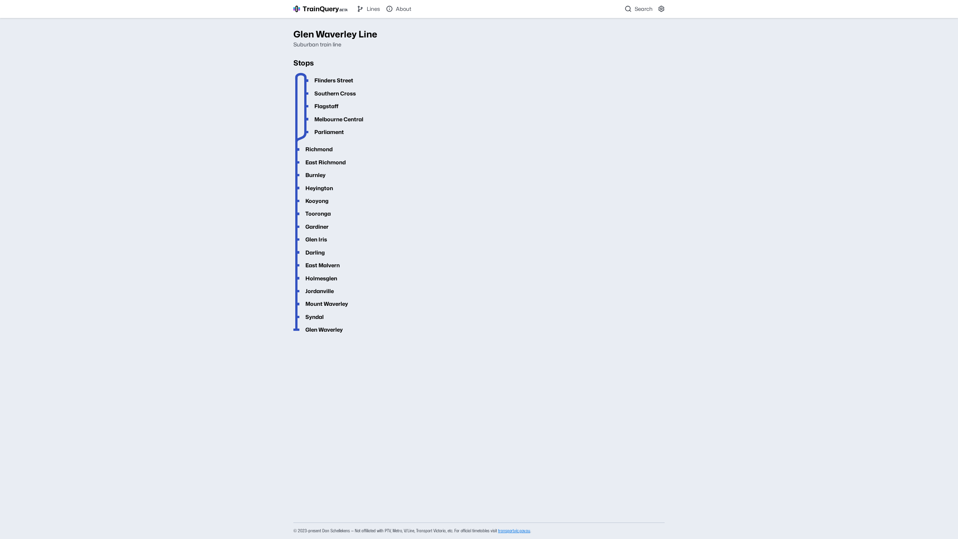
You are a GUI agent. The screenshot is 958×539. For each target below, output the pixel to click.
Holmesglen (321, 278)
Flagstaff (326, 106)
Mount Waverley (326, 304)
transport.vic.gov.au (514, 530)
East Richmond (325, 162)
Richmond (319, 149)
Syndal (314, 317)
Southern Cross (335, 93)
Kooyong (317, 201)
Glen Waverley (324, 329)
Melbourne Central (338, 119)
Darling (315, 252)
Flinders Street (333, 80)
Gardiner (317, 226)
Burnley (315, 175)
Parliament (329, 132)
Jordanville (319, 291)
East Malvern (322, 265)
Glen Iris (316, 239)
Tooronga (318, 213)
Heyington (319, 188)
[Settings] (662, 9)
